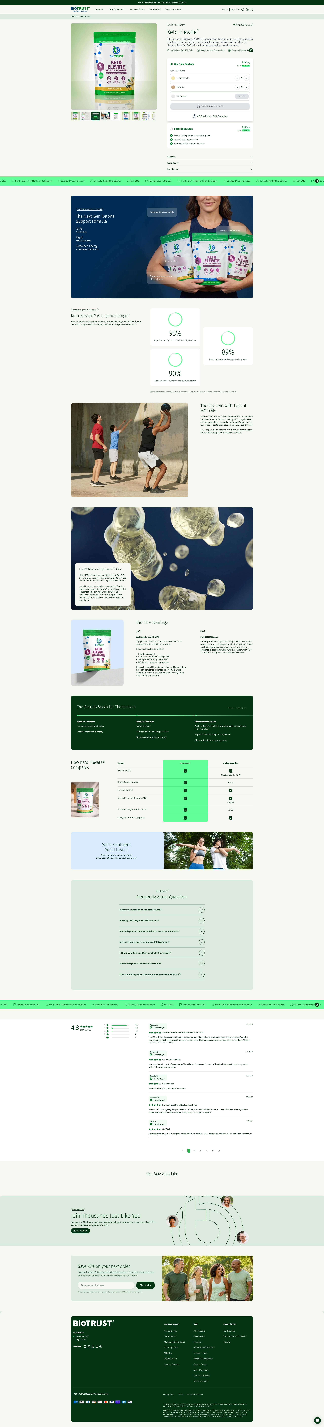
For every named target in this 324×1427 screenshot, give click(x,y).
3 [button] (200, 1150)
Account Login (170, 1330)
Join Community (80, 1230)
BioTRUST (74, 17)
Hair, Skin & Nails (201, 1375)
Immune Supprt (201, 1381)
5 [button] (212, 1150)
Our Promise (229, 1330)
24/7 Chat (235, 9)
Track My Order (171, 1347)
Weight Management (203, 1358)
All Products (199, 1330)
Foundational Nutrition (204, 1347)
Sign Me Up (145, 1285)
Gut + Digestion (201, 1369)
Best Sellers (199, 1336)
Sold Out (241, 96)
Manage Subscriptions (174, 1342)
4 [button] (206, 1150)
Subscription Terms (195, 1394)
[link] (121, 1038)
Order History (170, 1336)
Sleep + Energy (201, 1364)
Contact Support (171, 1364)
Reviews (227, 1342)
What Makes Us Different (234, 1336)
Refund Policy (170, 1358)
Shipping (168, 1353)
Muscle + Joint (200, 1353)
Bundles (197, 1342)
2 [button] (194, 1150)
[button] (182, 1150)
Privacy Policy (169, 1394)
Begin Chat (81, 1339)
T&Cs (181, 1394)
